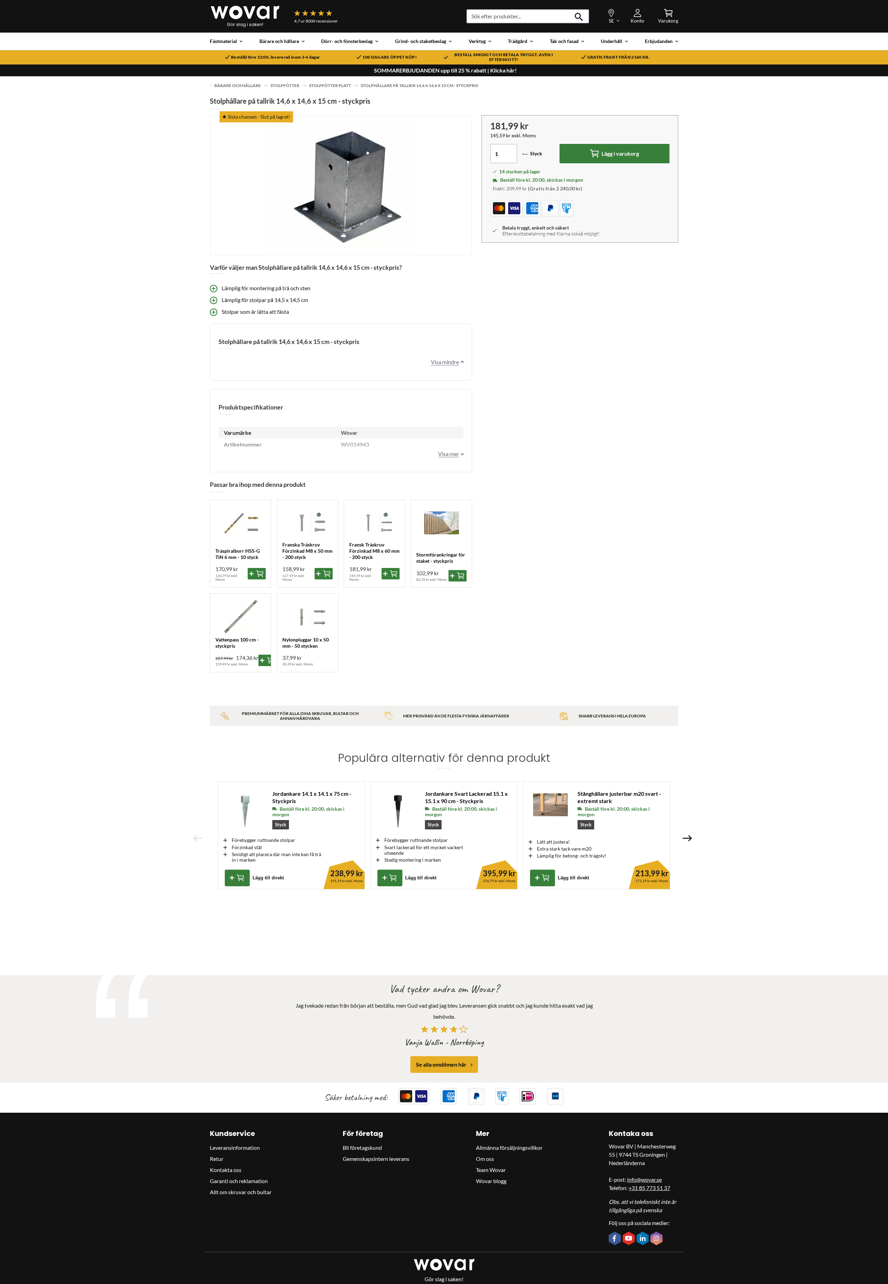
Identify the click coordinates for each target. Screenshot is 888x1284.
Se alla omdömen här (441, 1064)
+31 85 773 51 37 (649, 1187)
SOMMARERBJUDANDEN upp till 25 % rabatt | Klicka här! (445, 70)
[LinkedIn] (643, 1239)
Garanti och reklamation (239, 1181)
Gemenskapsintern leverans (376, 1158)
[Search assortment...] (579, 16)
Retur (216, 1158)
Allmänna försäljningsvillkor (509, 1147)
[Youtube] (630, 1239)
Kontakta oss (225, 1169)
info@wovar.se (644, 1179)
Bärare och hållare (237, 85)
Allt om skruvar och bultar (241, 1192)
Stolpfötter (285, 85)
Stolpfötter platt (330, 85)
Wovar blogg (491, 1181)
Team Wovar (491, 1169)
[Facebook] (616, 1239)
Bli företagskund (362, 1147)
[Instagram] (657, 1239)
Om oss (485, 1158)
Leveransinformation (235, 1147)
